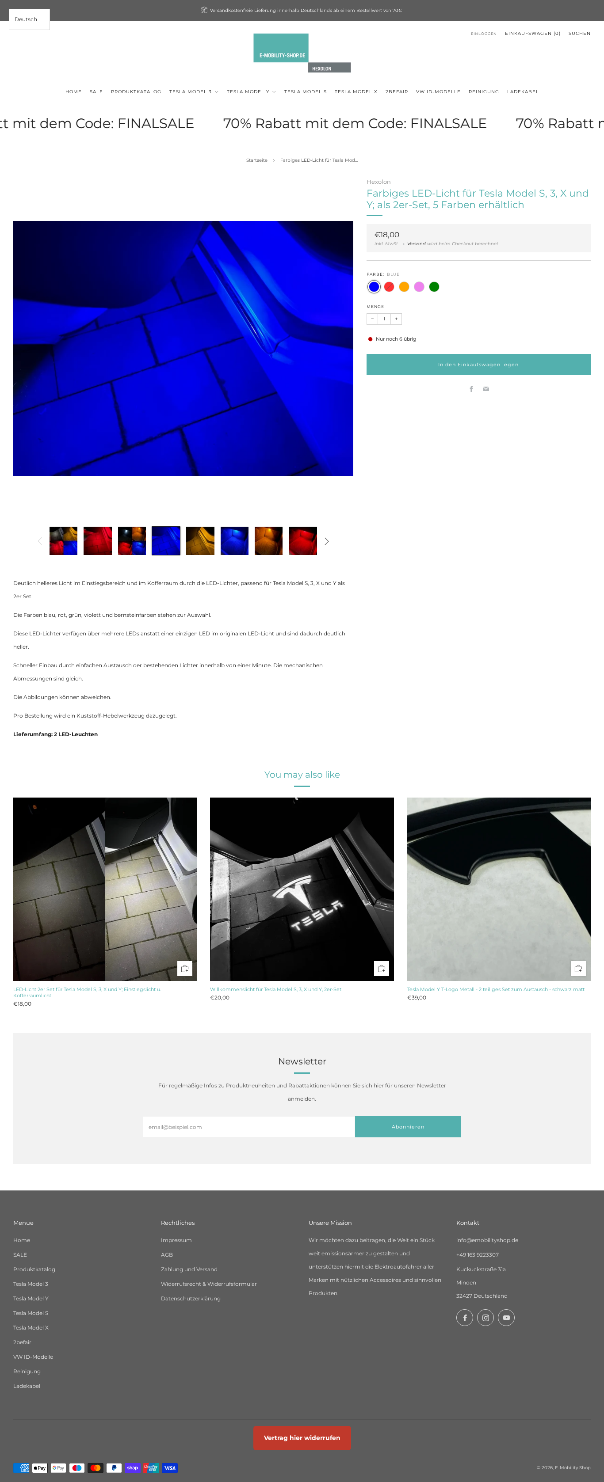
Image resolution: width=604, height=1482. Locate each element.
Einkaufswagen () (533, 33)
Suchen (580, 33)
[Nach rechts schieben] (326, 541)
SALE (20, 1254)
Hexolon (379, 182)
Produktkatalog (34, 1269)
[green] (434, 287)
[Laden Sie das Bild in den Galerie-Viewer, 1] (63, 540)
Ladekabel (26, 1386)
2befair (22, 1342)
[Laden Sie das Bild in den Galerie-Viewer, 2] (97, 540)
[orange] (404, 287)
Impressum (176, 1240)
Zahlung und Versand (189, 1269)
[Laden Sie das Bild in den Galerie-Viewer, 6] (234, 540)
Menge (375, 306)
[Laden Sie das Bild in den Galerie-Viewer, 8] (302, 540)
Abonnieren (408, 1127)
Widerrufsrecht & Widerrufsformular (209, 1284)
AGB (167, 1254)
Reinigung (27, 1371)
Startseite (257, 160)
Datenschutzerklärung (191, 1298)
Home (21, 1240)
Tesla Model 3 (30, 1284)
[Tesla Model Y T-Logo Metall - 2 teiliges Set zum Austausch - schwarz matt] (499, 889)
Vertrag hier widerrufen (302, 1438)
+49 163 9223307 (477, 1254)
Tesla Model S (30, 1313)
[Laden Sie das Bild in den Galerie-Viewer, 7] (268, 540)
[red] (389, 287)
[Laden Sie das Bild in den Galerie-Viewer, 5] (200, 540)
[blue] (374, 287)
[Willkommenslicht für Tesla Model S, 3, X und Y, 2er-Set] (302, 889)
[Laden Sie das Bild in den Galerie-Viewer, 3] (132, 540)
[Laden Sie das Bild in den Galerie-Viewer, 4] (166, 540)
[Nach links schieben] (40, 541)
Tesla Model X (31, 1327)
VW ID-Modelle (33, 1356)
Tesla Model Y (31, 1298)
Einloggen (484, 33)
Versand (416, 244)
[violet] (419, 287)
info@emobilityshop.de (487, 1240)
